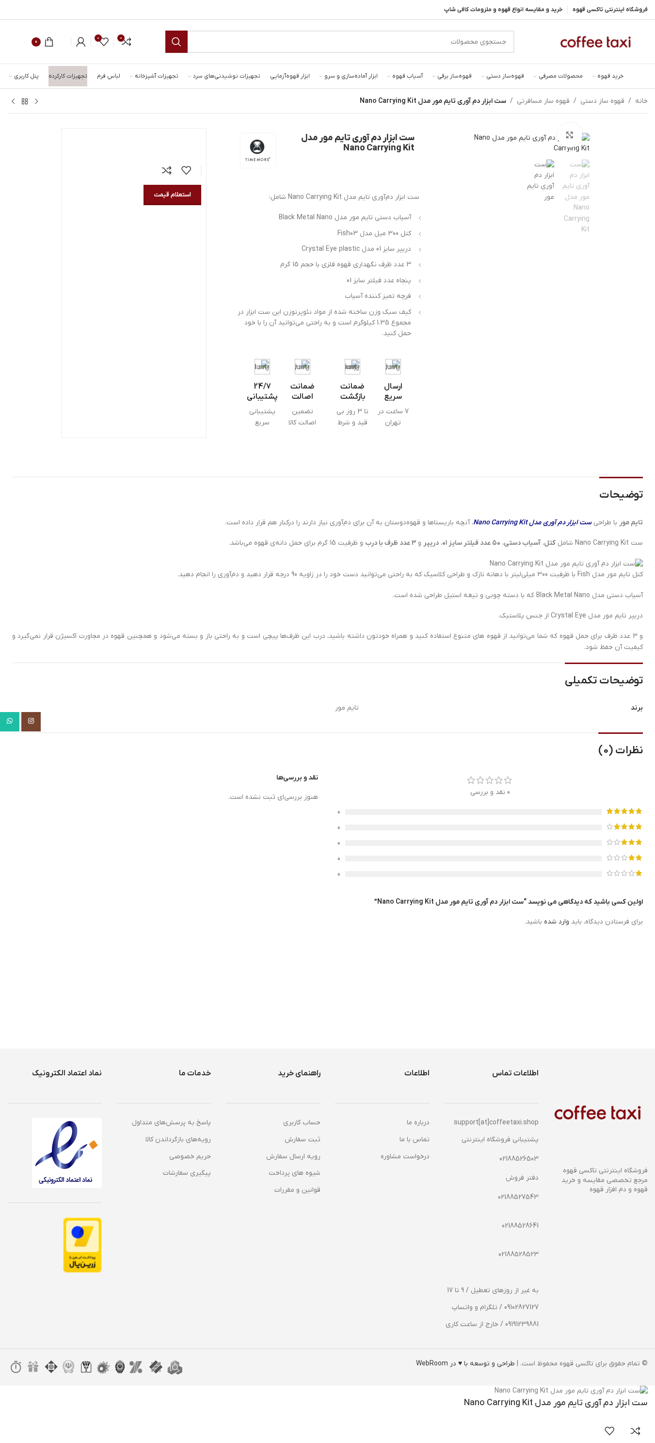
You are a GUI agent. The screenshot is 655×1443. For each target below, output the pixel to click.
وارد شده (556, 921)
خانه (641, 101)
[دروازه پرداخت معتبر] (82, 1244)
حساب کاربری (301, 1122)
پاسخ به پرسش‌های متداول (171, 1122)
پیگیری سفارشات (187, 1173)
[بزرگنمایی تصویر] (570, 135)
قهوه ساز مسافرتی (543, 101)
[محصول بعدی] (13, 102)
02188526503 (519, 1159)
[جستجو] (176, 42)
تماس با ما (414, 1139)
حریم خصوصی (190, 1156)
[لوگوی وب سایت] (594, 41)
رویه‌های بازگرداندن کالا (178, 1139)
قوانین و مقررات (297, 1190)
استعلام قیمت (172, 195)
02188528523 (518, 1254)
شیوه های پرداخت (294, 1173)
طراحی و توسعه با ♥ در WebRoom (465, 1363)
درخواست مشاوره (405, 1156)
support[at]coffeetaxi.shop (496, 1122)
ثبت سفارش (302, 1139)
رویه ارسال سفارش (293, 1156)
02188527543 (518, 1197)
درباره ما (418, 1122)
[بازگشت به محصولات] (25, 102)
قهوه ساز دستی (602, 101)
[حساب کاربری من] (81, 41)
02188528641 (520, 1226)
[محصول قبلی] (36, 102)
